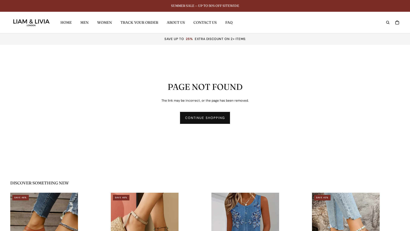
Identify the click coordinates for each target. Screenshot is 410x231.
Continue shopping (205, 118)
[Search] (387, 22)
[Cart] (397, 22)
